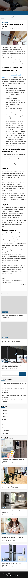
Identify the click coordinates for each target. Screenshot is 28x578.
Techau (14, 5)
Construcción (5, 416)
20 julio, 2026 (15, 566)
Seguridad (4, 427)
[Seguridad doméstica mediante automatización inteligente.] (14, 526)
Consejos (4, 413)
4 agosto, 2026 (15, 514)
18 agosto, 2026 (15, 462)
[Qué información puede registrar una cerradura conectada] (14, 449)
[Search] (25, 12)
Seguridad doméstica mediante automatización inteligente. (14, 396)
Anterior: (12, 280)
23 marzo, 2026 (15, 318)
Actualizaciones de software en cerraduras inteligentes (13, 391)
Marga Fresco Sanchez (7, 28)
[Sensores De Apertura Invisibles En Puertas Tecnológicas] (14, 305)
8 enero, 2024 (15, 368)
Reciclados (4, 424)
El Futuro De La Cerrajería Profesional (11, 341)
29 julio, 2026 (15, 540)
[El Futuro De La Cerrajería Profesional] (14, 330)
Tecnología (5, 433)
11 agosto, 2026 (15, 487)
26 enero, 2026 (15, 342)
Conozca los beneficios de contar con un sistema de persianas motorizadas (12, 365)
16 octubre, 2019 (17, 28)
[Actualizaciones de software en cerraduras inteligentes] (14, 500)
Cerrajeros (4, 410)
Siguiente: (15, 286)
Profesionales (5, 422)
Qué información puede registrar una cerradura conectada (14, 384)
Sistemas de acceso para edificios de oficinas (13, 388)
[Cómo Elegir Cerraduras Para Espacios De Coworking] (14, 553)
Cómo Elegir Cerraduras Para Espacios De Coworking (12, 400)
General (4, 419)
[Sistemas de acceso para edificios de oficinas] (14, 475)
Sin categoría (4, 22)
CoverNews (10, 575)
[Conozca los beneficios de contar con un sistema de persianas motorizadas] (14, 354)
